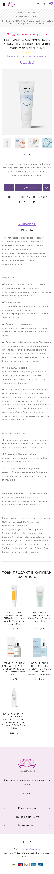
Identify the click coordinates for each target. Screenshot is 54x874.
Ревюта (27, 230)
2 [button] (29, 154)
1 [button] (24, 154)
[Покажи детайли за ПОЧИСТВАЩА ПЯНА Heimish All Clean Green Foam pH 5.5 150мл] (40, 596)
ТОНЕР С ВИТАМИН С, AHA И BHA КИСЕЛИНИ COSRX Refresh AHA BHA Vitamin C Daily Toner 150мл (14, 721)
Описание (27, 223)
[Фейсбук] (23, 842)
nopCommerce (33, 849)
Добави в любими (46, 187)
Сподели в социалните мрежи (27, 197)
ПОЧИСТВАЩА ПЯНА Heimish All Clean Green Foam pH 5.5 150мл (40, 617)
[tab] (27, 224)
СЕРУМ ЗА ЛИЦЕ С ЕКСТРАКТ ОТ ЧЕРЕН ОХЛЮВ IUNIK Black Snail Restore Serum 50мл (14, 669)
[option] (7, 143)
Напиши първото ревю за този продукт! (27, 56)
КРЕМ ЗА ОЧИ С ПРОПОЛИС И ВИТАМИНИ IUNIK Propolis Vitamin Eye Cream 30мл (14, 618)
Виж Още (27, 793)
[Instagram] (30, 842)
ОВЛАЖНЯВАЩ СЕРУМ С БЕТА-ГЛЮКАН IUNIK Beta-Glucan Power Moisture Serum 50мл (40, 669)
